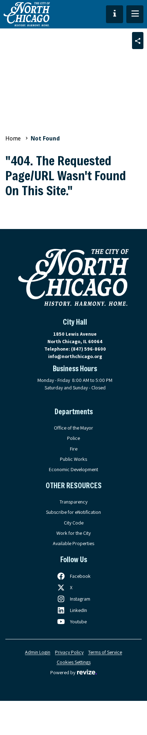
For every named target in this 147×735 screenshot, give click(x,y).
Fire (73, 449)
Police (73, 438)
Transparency (73, 502)
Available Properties (73, 543)
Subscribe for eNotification (73, 512)
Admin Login (37, 652)
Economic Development (73, 469)
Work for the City (73, 533)
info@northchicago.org (75, 356)
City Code (73, 523)
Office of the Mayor (73, 428)
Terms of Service (105, 652)
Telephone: (75, 349)
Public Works (73, 459)
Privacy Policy (69, 652)
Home (13, 138)
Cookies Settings (74, 662)
